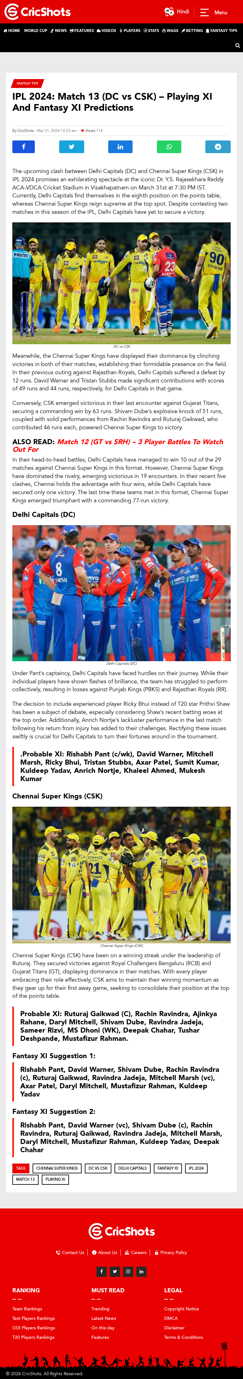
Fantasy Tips (27, 83)
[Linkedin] (141, 1272)
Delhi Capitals (132, 1168)
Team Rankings (27, 1309)
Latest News (103, 1318)
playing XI (55, 1179)
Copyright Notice (181, 1309)
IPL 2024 (196, 1168)
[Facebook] (102, 1272)
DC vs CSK (98, 1168)
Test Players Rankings (33, 1318)
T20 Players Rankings (33, 1337)
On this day (103, 1328)
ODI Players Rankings (33, 1328)
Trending (100, 1309)
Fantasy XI (168, 1168)
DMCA (171, 1318)
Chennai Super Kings (57, 1168)
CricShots (26, 130)
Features (100, 1337)
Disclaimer (174, 1328)
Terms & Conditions (183, 1337)
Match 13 (25, 1179)
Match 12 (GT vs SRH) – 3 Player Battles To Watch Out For (117, 445)
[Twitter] (115, 1272)
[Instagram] (128, 1272)
